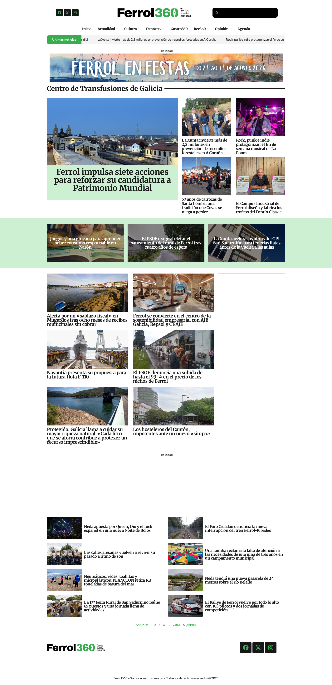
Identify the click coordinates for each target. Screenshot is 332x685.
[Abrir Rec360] (208, 28)
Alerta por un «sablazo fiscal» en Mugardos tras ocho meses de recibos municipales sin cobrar (87, 320)
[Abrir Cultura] (139, 28)
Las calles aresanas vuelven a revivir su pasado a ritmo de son (119, 554)
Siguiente (190, 625)
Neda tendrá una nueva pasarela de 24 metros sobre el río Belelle (239, 580)
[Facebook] (59, 12)
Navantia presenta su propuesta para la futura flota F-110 (86, 375)
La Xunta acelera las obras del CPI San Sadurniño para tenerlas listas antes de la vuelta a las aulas (247, 243)
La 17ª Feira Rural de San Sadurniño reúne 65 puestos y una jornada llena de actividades (122, 606)
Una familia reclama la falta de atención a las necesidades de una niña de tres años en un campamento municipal (244, 554)
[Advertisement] (162, 484)
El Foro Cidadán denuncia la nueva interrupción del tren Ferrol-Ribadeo (238, 528)
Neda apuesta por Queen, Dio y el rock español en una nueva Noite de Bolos (118, 528)
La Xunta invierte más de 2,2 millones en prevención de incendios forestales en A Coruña (138, 39)
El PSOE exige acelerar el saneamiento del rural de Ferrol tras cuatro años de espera (166, 243)
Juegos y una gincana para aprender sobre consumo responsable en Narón (85, 243)
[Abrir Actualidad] (117, 28)
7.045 (176, 625)
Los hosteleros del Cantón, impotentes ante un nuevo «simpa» (171, 431)
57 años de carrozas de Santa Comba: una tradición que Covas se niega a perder (202, 205)
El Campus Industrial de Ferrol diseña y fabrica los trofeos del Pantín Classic (259, 207)
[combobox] (245, 13)
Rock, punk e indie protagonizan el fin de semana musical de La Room (253, 39)
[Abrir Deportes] (163, 28)
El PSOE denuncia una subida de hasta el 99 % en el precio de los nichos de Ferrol (167, 377)
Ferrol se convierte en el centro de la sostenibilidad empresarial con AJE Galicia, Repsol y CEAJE (172, 320)
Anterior (142, 625)
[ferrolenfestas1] (166, 81)
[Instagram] (75, 12)
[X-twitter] (67, 12)
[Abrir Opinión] (230, 28)
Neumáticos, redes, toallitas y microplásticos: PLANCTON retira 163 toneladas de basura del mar (117, 580)
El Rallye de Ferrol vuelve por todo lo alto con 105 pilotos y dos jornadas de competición (242, 606)
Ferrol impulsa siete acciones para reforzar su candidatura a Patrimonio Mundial (112, 180)
